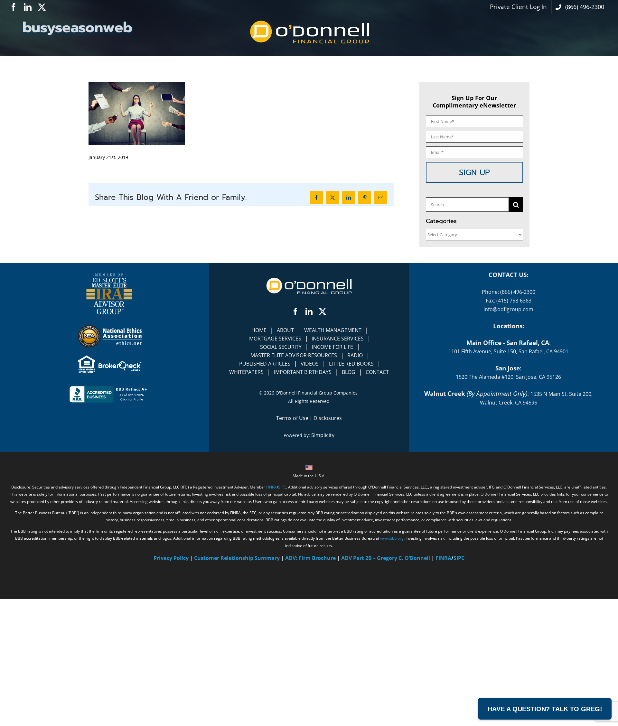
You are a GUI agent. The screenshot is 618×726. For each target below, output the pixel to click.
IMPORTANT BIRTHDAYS (303, 372)
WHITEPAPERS (246, 372)
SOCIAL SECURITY (281, 346)
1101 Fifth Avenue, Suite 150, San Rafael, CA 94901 (508, 351)
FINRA (271, 487)
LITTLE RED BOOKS (351, 363)
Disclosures (328, 418)
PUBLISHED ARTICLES (264, 363)
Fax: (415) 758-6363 (508, 300)
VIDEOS (310, 363)
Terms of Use (292, 418)
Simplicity (322, 435)
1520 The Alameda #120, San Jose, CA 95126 (508, 376)
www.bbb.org (392, 538)
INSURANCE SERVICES (338, 338)
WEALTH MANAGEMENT (332, 330)
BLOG (348, 372)
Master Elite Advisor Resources (293, 355)
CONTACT (377, 372)
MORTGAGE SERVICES (275, 338)
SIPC (282, 487)
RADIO (355, 355)
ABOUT (285, 330)
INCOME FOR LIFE (332, 346)
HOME (259, 330)
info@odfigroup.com (508, 309)
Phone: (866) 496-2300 (508, 291)
